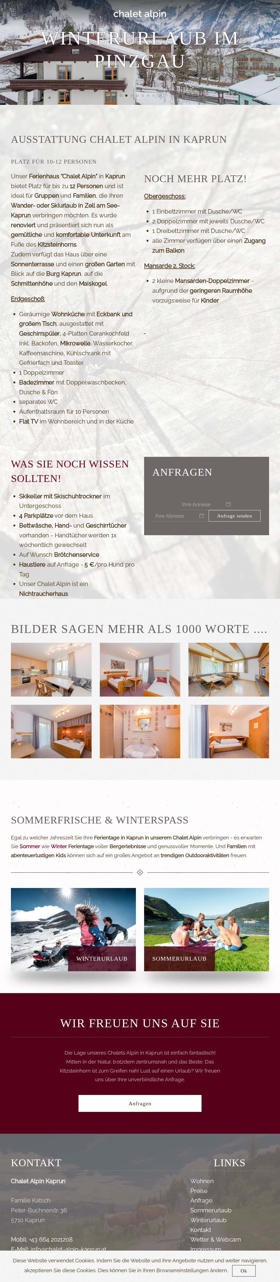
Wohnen (202, 1181)
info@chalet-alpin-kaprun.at (68, 1249)
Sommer (30, 846)
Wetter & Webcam (215, 1239)
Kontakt (200, 1229)
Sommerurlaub (211, 1210)
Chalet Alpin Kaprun (38, 1181)
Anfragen (140, 1103)
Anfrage (201, 1200)
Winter (59, 846)
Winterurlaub (208, 1220)
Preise (199, 1190)
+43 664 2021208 (51, 1239)
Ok (244, 1271)
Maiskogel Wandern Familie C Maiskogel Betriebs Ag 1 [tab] (154, 96)
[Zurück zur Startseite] (140, 13)
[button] (13, 13)
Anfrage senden (234, 516)
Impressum (205, 1249)
